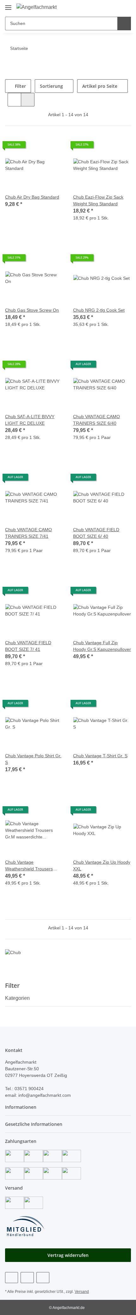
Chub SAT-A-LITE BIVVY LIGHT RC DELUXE (29, 420)
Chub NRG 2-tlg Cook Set (99, 310)
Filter (20, 86)
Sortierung (51, 86)
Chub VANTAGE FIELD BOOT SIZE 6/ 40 (96, 533)
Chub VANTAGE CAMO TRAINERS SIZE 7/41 (28, 533)
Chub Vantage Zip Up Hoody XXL (101, 865)
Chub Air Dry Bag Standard (32, 197)
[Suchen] (124, 23)
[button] (106, 7)
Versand (82, 1291)
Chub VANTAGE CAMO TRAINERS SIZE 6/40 (96, 420)
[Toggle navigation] (8, 5)
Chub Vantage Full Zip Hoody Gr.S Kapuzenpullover (102, 646)
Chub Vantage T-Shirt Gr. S (100, 755)
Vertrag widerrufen (68, 1255)
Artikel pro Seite (99, 86)
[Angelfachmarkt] (36, 7)
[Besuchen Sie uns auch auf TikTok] (42, 1277)
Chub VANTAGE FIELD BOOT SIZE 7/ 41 (28, 646)
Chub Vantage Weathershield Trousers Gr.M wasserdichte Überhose (29, 866)
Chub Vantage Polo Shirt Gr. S (33, 759)
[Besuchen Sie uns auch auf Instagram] (27, 1277)
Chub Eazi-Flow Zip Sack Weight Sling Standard (98, 200)
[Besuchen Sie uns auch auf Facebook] (11, 1277)
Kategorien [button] (17, 998)
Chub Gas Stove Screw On (32, 310)
